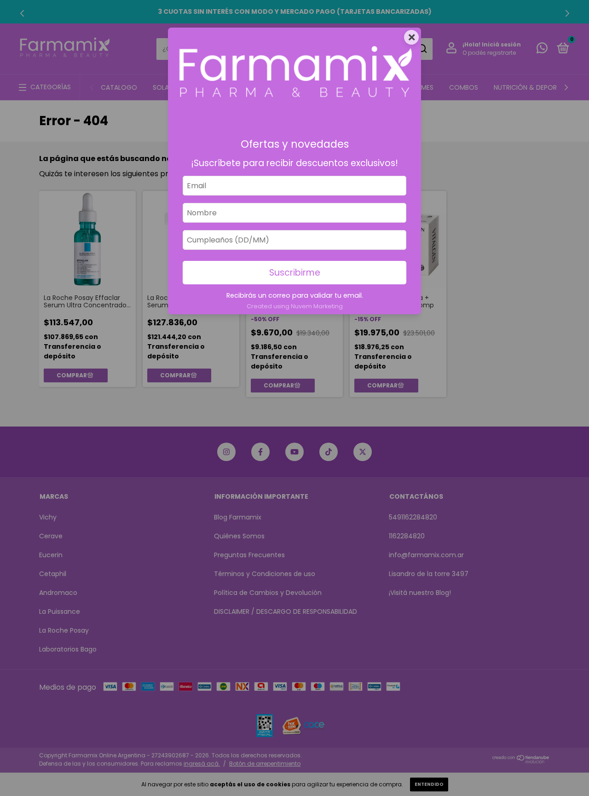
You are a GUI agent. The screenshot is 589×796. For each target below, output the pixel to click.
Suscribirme (294, 272)
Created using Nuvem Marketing (295, 306)
